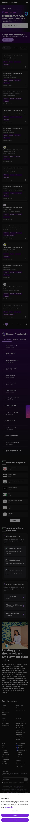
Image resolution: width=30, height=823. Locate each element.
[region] (15, 808)
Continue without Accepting (23, 794)
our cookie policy (9, 807)
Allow (15, 820)
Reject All (15, 815)
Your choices (15, 810)
